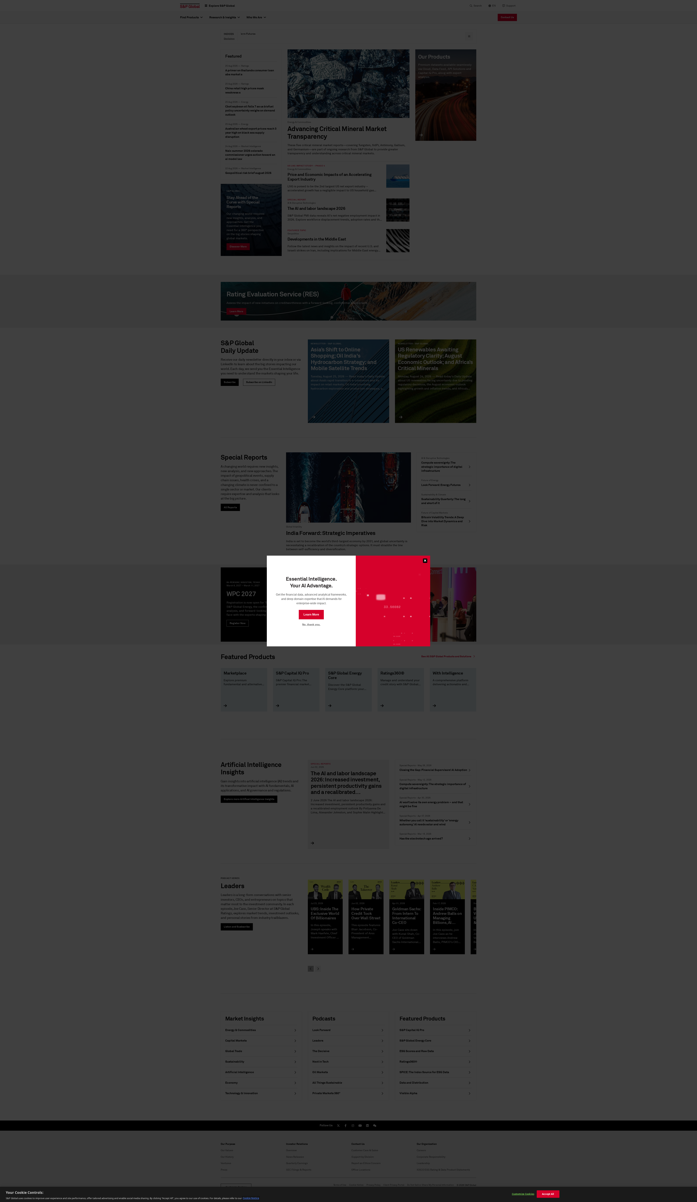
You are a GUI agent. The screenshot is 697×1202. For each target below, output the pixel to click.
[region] (348, 1194)
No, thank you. (311, 624)
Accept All (548, 1193)
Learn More (311, 614)
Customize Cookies (523, 1193)
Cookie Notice (251, 1198)
